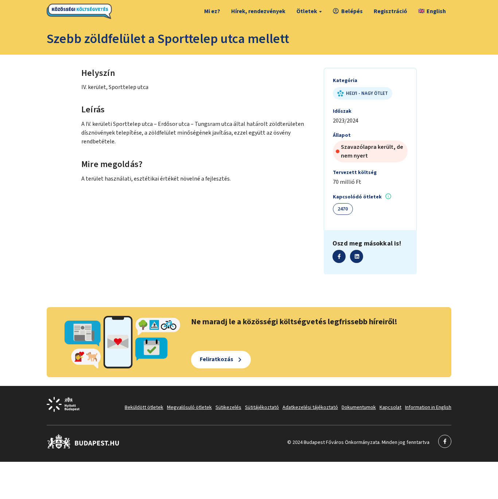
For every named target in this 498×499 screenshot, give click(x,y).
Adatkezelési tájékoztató (310, 407)
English (436, 11)
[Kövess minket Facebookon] (83, 447)
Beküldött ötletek (144, 407)
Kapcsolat (390, 407)
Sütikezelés (228, 407)
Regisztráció (390, 11)
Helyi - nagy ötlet (367, 93)
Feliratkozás (216, 359)
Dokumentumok (359, 407)
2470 (343, 209)
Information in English (428, 407)
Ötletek (306, 11)
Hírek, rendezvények (258, 11)
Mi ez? (212, 11)
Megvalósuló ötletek (189, 407)
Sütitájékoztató (262, 407)
